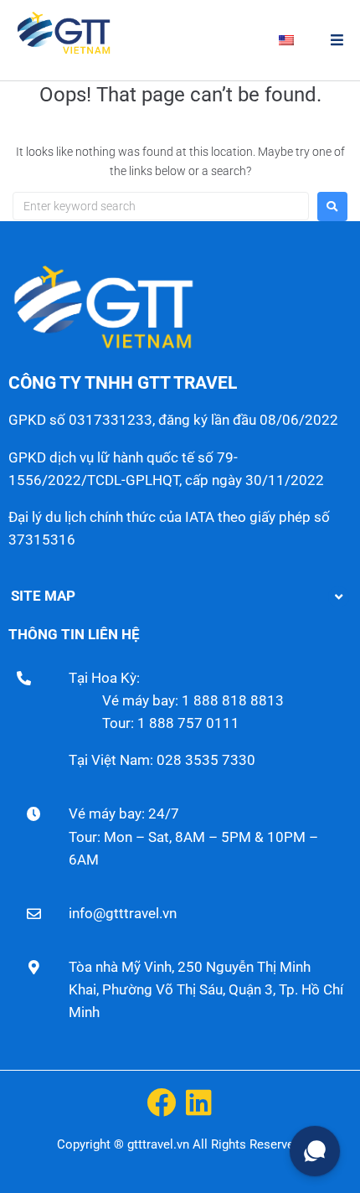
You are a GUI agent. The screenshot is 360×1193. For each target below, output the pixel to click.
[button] (337, 39)
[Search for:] (161, 206)
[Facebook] (161, 1102)
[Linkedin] (198, 1102)
